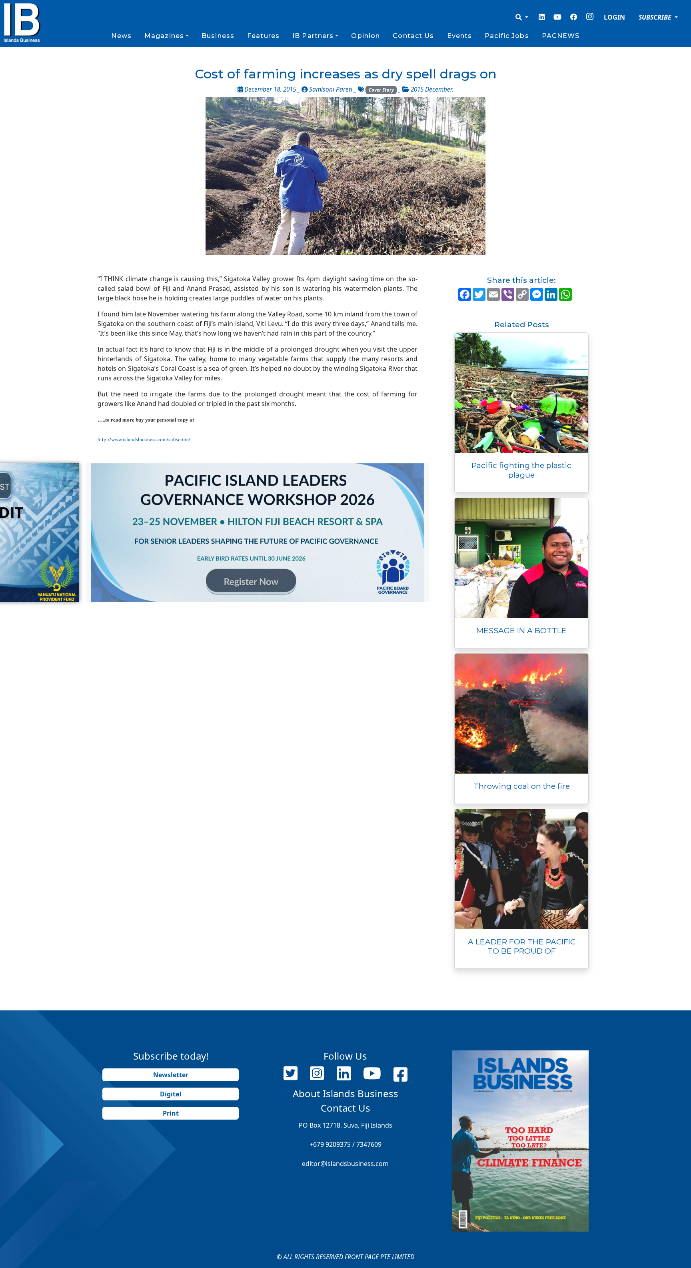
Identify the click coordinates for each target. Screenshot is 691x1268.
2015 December (431, 89)
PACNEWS (561, 36)
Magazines (164, 36)
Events (459, 36)
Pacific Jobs (507, 36)
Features (263, 36)
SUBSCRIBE (656, 17)
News (121, 36)
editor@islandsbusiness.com (345, 1163)
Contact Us (413, 36)
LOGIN (614, 17)
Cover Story (381, 90)
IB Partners (313, 36)
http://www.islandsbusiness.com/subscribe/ (144, 439)
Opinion (365, 36)
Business (218, 36)
